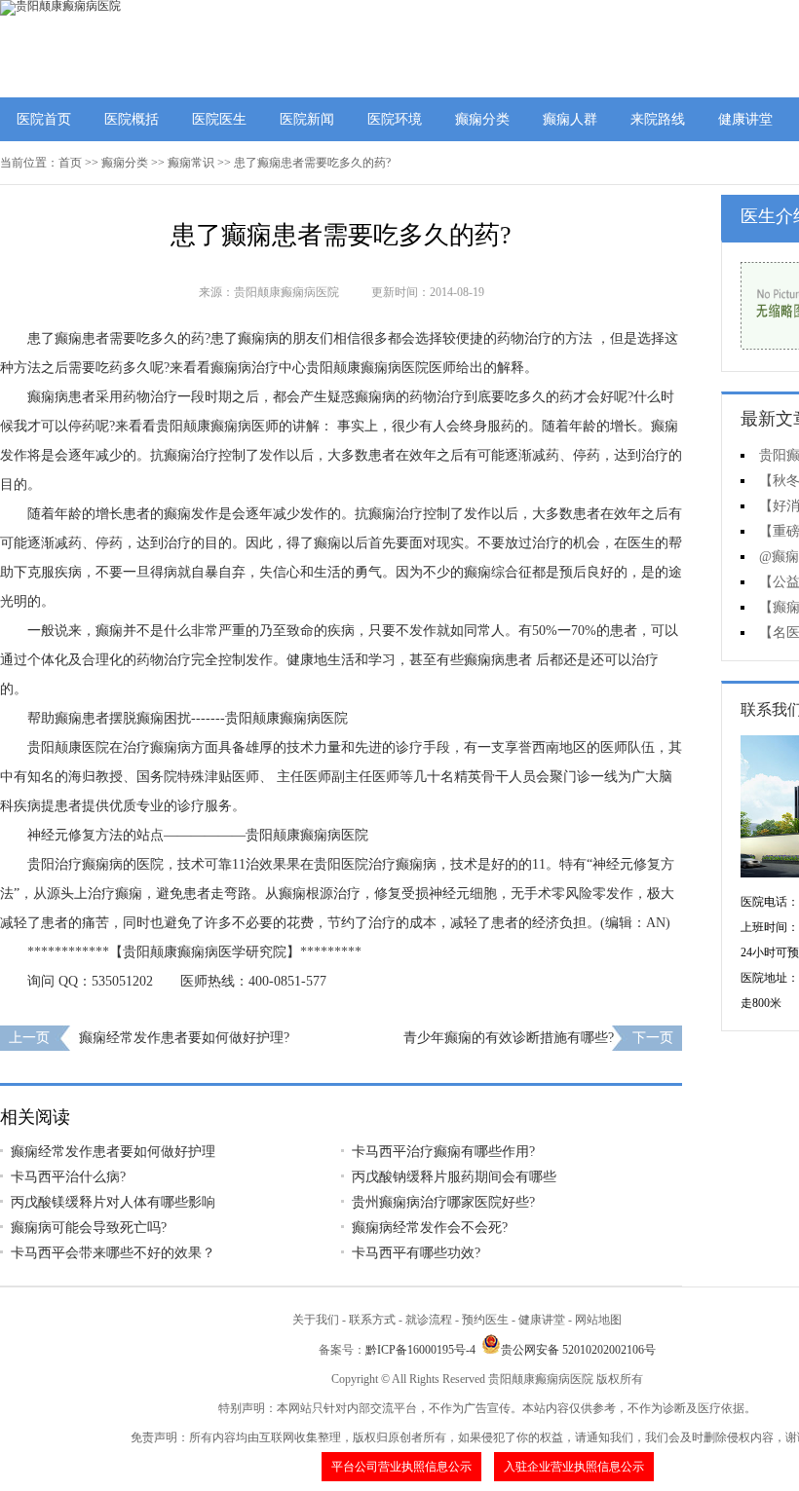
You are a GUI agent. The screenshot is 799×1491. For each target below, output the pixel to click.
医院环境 (394, 119)
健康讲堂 (745, 119)
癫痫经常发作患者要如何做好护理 (113, 1151)
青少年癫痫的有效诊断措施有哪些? (508, 1037)
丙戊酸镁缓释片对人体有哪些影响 (113, 1202)
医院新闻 (307, 119)
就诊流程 (428, 1319)
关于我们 (315, 1319)
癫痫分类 (482, 119)
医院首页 (44, 119)
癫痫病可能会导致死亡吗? (89, 1227)
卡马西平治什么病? (68, 1177)
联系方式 (372, 1319)
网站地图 (598, 1319)
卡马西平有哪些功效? (416, 1253)
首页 (70, 162)
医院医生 (219, 119)
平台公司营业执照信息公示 (401, 1466)
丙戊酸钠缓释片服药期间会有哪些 (454, 1177)
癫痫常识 (191, 162)
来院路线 (657, 119)
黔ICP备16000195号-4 (420, 1350)
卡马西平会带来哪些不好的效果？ (113, 1253)
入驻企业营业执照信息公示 (574, 1466)
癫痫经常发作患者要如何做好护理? (184, 1037)
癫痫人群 (570, 119)
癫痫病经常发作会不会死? (430, 1227)
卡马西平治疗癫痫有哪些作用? (443, 1151)
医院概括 (131, 119)
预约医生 (485, 1319)
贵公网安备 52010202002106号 (578, 1350)
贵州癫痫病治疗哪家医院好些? (443, 1202)
